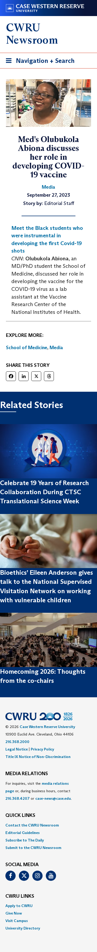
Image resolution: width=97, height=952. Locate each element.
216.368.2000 (17, 741)
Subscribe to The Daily (24, 840)
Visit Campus (16, 920)
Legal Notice (16, 749)
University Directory (22, 928)
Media (56, 348)
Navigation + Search (38, 62)
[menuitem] (48, 825)
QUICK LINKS (20, 815)
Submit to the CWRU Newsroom (33, 847)
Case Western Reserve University (47, 726)
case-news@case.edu (53, 798)
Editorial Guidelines (22, 832)
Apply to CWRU (19, 905)
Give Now (13, 913)
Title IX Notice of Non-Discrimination (38, 756)
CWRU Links (19, 896)
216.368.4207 (17, 798)
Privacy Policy (42, 749)
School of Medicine (26, 348)
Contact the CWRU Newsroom (32, 825)
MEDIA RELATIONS (26, 773)
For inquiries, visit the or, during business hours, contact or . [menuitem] (38, 791)
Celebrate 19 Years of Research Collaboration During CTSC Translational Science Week (44, 492)
